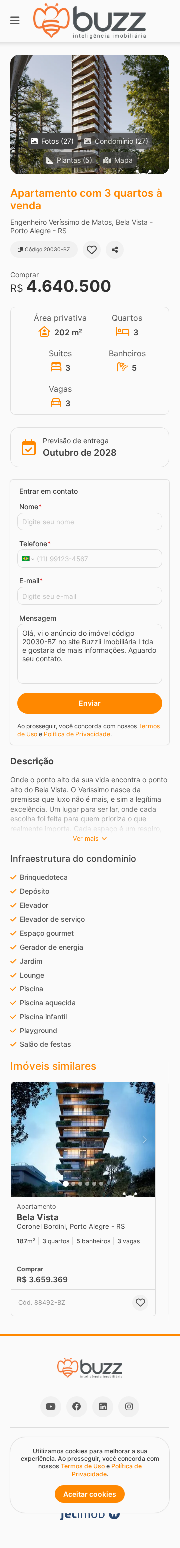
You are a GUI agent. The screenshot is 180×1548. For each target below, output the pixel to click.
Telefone (35, 543)
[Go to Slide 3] (80, 1184)
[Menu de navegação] (15, 21)
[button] (90, 114)
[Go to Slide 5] (94, 1184)
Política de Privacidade (77, 734)
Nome (31, 506)
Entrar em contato (49, 491)
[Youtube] (51, 1406)
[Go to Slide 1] (66, 1184)
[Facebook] (77, 1406)
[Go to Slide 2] (74, 1184)
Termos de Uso (83, 1466)
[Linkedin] (103, 1406)
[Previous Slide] (18, 114)
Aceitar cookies (90, 1494)
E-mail (31, 580)
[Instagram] (129, 1406)
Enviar (90, 703)
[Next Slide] (161, 114)
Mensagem (38, 618)
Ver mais (86, 838)
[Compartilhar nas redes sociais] (115, 250)
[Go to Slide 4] (88, 1184)
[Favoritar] (92, 250)
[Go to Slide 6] (102, 1184)
